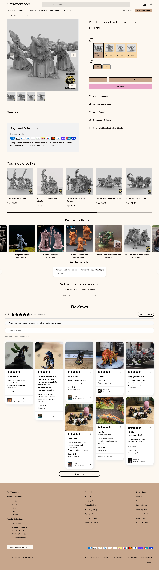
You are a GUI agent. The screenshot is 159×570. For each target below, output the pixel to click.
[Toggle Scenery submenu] (47, 10)
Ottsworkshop (16, 557)
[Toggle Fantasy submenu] (15, 10)
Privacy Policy (90, 501)
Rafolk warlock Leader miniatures (23, 16)
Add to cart (130, 80)
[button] (150, 4)
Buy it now (120, 86)
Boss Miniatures (18, 530)
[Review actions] (30, 371)
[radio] (98, 50)
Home (9, 16)
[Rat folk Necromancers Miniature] (79, 181)
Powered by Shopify (27, 557)
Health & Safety (91, 522)
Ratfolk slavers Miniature (136, 198)
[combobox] (86, 4)
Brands (31, 10)
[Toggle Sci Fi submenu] (24, 10)
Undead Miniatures (19, 527)
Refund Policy (90, 505)
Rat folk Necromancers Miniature (75, 199)
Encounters (16, 511)
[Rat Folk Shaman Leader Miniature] (50, 181)
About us (67, 10)
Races (14, 504)
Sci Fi (20, 10)
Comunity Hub (56, 10)
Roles (14, 508)
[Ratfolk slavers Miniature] (139, 181)
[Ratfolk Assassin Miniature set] (109, 181)
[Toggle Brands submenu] (35, 10)
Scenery (42, 10)
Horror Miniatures (19, 537)
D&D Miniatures (18, 523)
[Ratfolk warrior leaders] (20, 181)
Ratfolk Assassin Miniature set (108, 198)
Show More (11, 388)
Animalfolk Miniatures (20, 534)
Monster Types (18, 501)
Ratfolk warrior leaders (16, 198)
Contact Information (93, 518)
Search (88, 496)
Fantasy (10, 10)
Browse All (127, 10)
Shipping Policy (91, 509)
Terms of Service (91, 514)
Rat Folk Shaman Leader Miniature (47, 199)
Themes (15, 515)
